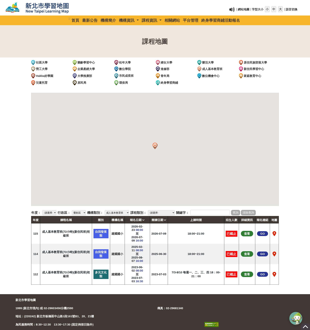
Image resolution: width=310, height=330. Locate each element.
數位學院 (124, 69)
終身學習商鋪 (169, 82)
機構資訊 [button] (127, 20)
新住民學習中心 (253, 69)
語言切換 (291, 9)
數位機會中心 (210, 75)
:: (195, 3)
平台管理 (190, 20)
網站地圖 (243, 9)
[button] (155, 146)
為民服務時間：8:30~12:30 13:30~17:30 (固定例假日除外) (54, 324)
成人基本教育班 (211, 69)
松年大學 (124, 62)
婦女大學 (166, 62)
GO (262, 233)
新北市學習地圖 (26, 300)
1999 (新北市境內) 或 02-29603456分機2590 (44, 308)
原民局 (81, 82)
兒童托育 (41, 82)
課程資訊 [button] (150, 20)
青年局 (164, 75)
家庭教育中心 (252, 75)
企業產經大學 (86, 69)
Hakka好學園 (44, 75)
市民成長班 (126, 75)
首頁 (75, 20)
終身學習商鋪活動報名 (220, 20)
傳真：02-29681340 (170, 308)
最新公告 (90, 20)
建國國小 (117, 233)
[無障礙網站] (211, 321)
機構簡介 (108, 20)
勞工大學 (41, 69)
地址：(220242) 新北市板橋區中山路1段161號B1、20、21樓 (55, 316)
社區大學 (41, 62)
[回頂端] (305, 328)
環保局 (123, 82)
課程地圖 (155, 41)
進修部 (164, 69)
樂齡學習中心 (86, 62)
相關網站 (172, 20)
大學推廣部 (84, 75)
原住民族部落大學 (255, 62)
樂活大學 (207, 62)
